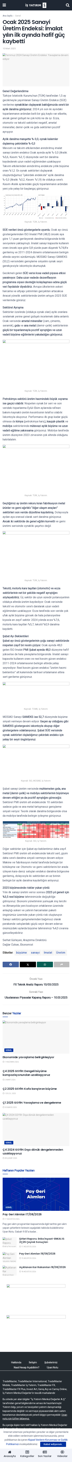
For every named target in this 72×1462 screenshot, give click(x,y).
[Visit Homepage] (36, 5)
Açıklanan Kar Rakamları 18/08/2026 (42, 1267)
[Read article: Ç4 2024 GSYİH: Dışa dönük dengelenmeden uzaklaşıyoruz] (36, 1129)
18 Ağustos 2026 (28, 1272)
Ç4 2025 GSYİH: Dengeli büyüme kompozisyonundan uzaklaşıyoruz (26, 1073)
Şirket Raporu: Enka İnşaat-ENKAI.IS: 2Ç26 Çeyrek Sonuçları (42, 1240)
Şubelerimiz (50, 1362)
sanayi (35, 952)
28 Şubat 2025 (10, 1158)
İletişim (33, 1362)
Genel (18, 16)
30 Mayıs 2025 (10, 1107)
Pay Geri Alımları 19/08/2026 (37, 1253)
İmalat (48, 952)
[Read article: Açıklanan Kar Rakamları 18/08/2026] (10, 1271)
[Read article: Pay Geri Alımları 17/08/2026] (36, 1194)
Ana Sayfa (7, 16)
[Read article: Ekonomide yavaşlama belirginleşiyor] (36, 1037)
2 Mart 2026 (9, 1080)
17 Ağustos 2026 (11, 1219)
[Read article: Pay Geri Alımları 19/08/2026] (10, 1257)
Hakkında (16, 1362)
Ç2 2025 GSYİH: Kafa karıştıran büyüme (30, 1089)
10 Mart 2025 (9, 48)
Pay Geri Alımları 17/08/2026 (22, 1214)
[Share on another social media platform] (61, 964)
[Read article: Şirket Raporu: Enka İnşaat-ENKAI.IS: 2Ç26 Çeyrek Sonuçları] (10, 1242)
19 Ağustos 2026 (28, 1258)
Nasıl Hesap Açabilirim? (26, 1367)
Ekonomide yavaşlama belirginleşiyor (28, 1057)
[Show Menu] (4, 5)
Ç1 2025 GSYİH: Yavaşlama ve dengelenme (32, 1103)
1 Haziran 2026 (11, 1062)
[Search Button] (67, 5)
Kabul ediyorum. (53, 1444)
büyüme (21, 952)
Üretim (60, 952)
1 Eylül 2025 (10, 1093)
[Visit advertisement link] (36, 1297)
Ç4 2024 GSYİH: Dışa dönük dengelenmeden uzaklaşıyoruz (33, 1151)
